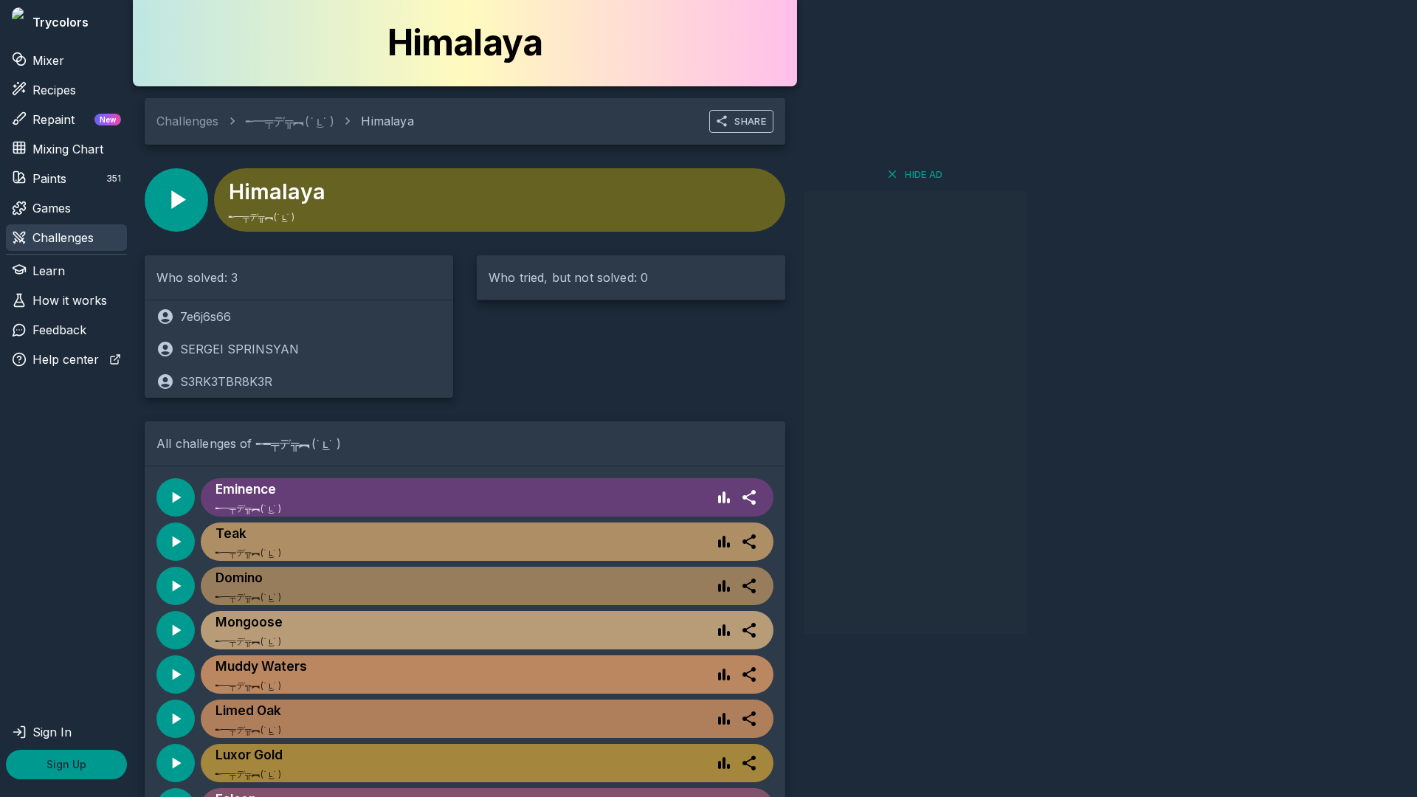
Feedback (59, 329)
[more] (749, 497)
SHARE (750, 121)
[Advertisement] (915, 412)
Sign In (52, 732)
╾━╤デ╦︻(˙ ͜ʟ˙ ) (290, 121)
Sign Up (66, 764)
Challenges (63, 237)
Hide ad (924, 174)
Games (51, 208)
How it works (69, 300)
